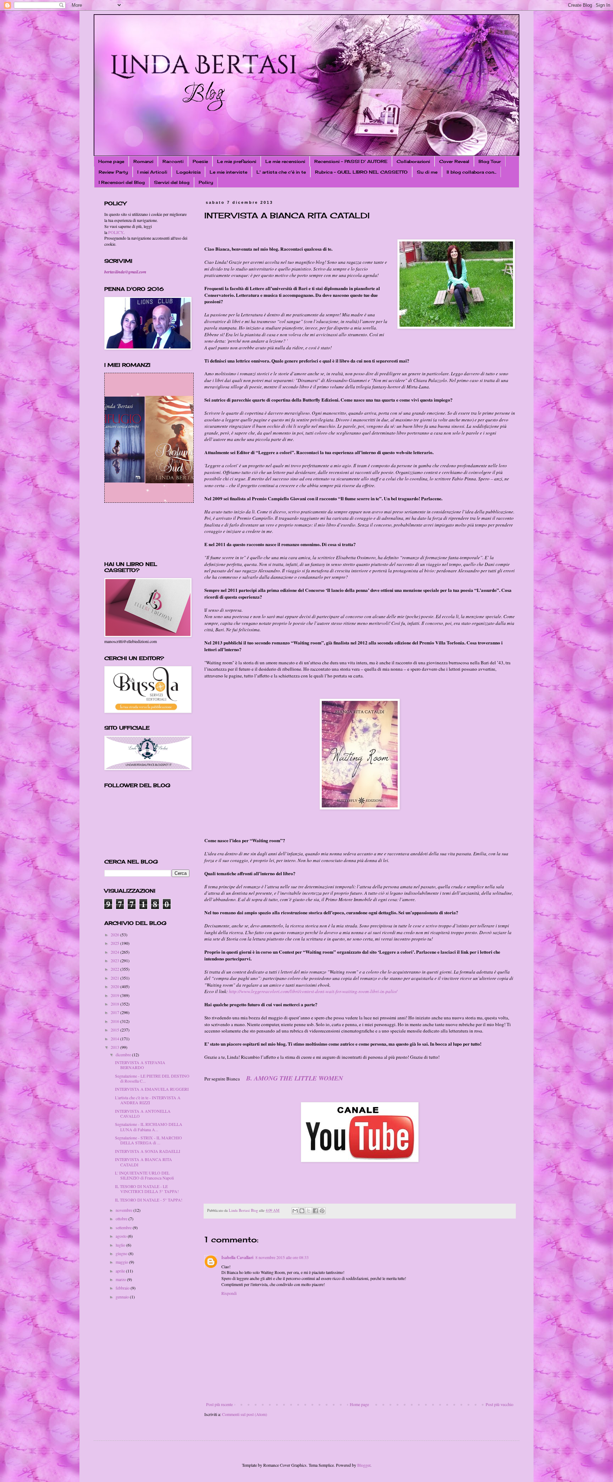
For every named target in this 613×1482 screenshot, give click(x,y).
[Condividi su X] (308, 1210)
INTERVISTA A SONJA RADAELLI (147, 1151)
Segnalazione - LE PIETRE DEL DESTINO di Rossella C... (152, 1078)
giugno (122, 1253)
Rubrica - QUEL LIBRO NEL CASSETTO (361, 172)
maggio (122, 1262)
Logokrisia (188, 172)
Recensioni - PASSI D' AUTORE (350, 161)
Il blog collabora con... (471, 172)
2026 (115, 934)
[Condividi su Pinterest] (322, 1210)
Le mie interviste (228, 172)
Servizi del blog (171, 182)
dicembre (124, 1054)
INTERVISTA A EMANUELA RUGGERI (152, 1089)
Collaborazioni (413, 161)
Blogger (363, 1465)
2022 (115, 969)
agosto (122, 1236)
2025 (115, 943)
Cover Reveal (454, 161)
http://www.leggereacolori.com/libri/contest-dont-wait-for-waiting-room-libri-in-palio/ (313, 991)
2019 (115, 995)
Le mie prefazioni (236, 161)
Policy (206, 182)
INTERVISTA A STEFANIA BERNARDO (140, 1064)
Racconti (172, 161)
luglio (121, 1245)
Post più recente (219, 1404)
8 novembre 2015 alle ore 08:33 (282, 1257)
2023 (115, 960)
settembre (124, 1227)
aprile (121, 1271)
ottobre (122, 1218)
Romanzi (143, 161)
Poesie (200, 161)
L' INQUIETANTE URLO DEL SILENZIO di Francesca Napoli (144, 1175)
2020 (115, 986)
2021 (115, 978)
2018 (115, 1004)
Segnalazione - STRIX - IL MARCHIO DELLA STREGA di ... (148, 1140)
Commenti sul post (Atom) (244, 1414)
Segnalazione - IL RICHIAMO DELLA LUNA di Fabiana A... (148, 1126)
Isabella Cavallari (237, 1257)
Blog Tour (490, 161)
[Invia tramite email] (295, 1210)
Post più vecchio (499, 1404)
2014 (115, 1038)
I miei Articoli (152, 172)
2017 (115, 1012)
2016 (115, 1021)
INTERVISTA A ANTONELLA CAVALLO (143, 1113)
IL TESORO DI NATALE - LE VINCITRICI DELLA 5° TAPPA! (147, 1188)
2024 (115, 952)
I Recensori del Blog (122, 182)
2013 (115, 1047)
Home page (111, 161)
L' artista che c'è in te (281, 172)
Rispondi (229, 1293)
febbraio (123, 1288)
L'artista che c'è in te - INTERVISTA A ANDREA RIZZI (148, 1100)
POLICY (115, 232)
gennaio (123, 1297)
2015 (115, 1030)
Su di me (427, 172)
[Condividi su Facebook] (315, 1210)
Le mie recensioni (285, 161)
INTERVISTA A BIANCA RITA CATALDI (143, 1161)
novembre (124, 1210)
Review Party (113, 172)
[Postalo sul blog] (301, 1210)
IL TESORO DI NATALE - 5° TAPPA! (148, 1200)
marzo (121, 1279)
